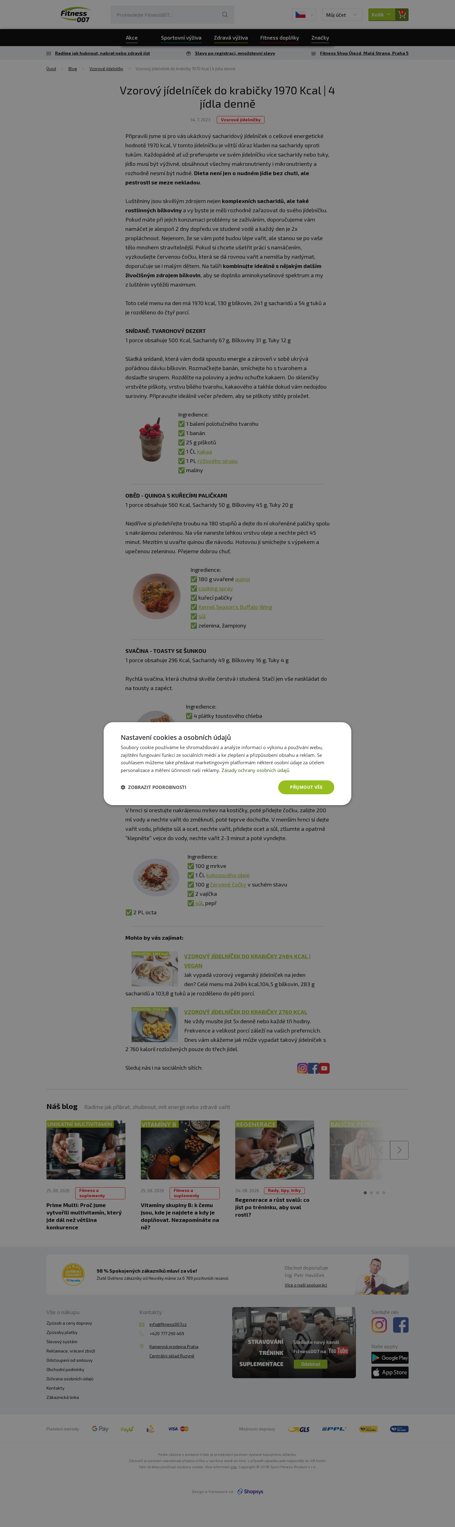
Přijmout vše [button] (306, 787)
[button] (153, 787)
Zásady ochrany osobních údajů (255, 770)
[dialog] (227, 763)
